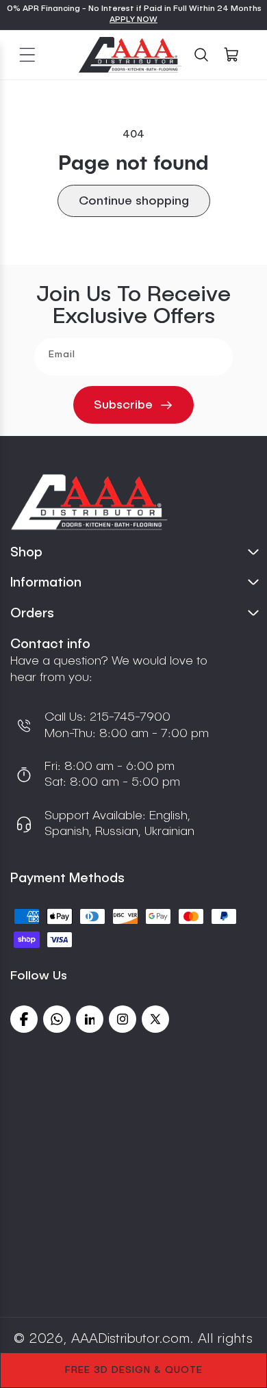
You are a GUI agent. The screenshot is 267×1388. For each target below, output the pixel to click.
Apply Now (133, 20)
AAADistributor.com (130, 1339)
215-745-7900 (128, 717)
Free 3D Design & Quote (134, 1370)
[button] (27, 55)
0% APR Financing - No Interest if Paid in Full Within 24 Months (134, 9)
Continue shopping (134, 201)
